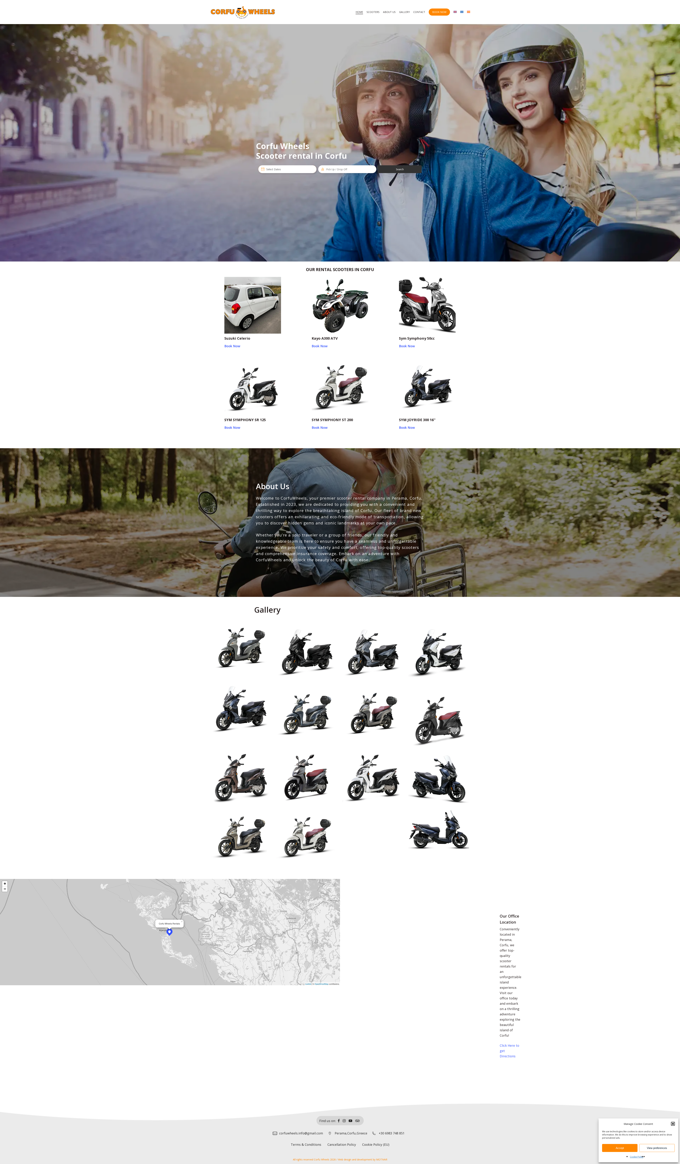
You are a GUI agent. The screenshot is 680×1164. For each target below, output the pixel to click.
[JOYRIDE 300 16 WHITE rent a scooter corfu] (439, 653)
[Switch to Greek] (461, 12)
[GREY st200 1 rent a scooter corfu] (240, 648)
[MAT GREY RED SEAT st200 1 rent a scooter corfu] (372, 714)
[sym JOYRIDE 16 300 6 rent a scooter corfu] (439, 779)
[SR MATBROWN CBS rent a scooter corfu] (240, 775)
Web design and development (355, 1159)
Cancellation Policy (341, 1144)
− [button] (5, 889)
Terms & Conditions (306, 1144)
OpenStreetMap (321, 983)
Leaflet (308, 983)
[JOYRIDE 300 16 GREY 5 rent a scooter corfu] (372, 653)
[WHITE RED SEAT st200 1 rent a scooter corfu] (306, 837)
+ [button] (5, 883)
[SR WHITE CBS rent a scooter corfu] (372, 775)
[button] (673, 1124)
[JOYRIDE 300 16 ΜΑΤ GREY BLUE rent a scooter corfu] (240, 709)
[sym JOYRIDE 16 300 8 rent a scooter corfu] (439, 829)
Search (400, 169)
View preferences (657, 1147)
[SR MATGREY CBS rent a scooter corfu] (306, 775)
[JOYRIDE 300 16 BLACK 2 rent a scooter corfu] (306, 653)
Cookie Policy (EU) (375, 1144)
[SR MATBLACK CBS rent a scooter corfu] (439, 719)
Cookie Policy (636, 1156)
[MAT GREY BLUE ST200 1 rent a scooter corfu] (306, 714)
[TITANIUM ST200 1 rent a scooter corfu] (240, 837)
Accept (620, 1147)
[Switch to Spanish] (468, 12)
